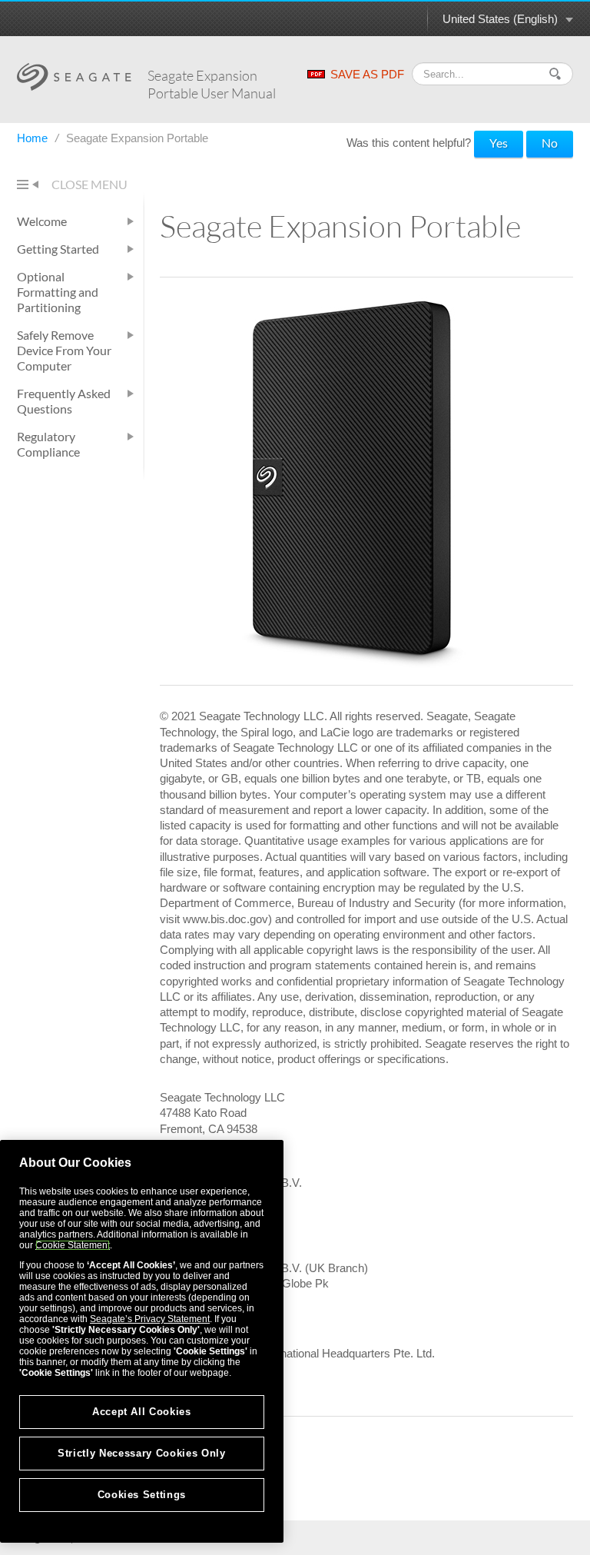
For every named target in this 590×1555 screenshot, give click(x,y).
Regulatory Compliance (48, 444)
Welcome (42, 221)
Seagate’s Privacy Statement (150, 1319)
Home (34, 138)
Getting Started (58, 248)
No (550, 142)
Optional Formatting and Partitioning (57, 291)
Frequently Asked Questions (64, 401)
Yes (498, 142)
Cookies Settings (142, 1494)
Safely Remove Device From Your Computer (64, 350)
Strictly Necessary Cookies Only (141, 1453)
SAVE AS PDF (367, 74)
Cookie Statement (72, 1245)
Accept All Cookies (141, 1411)
